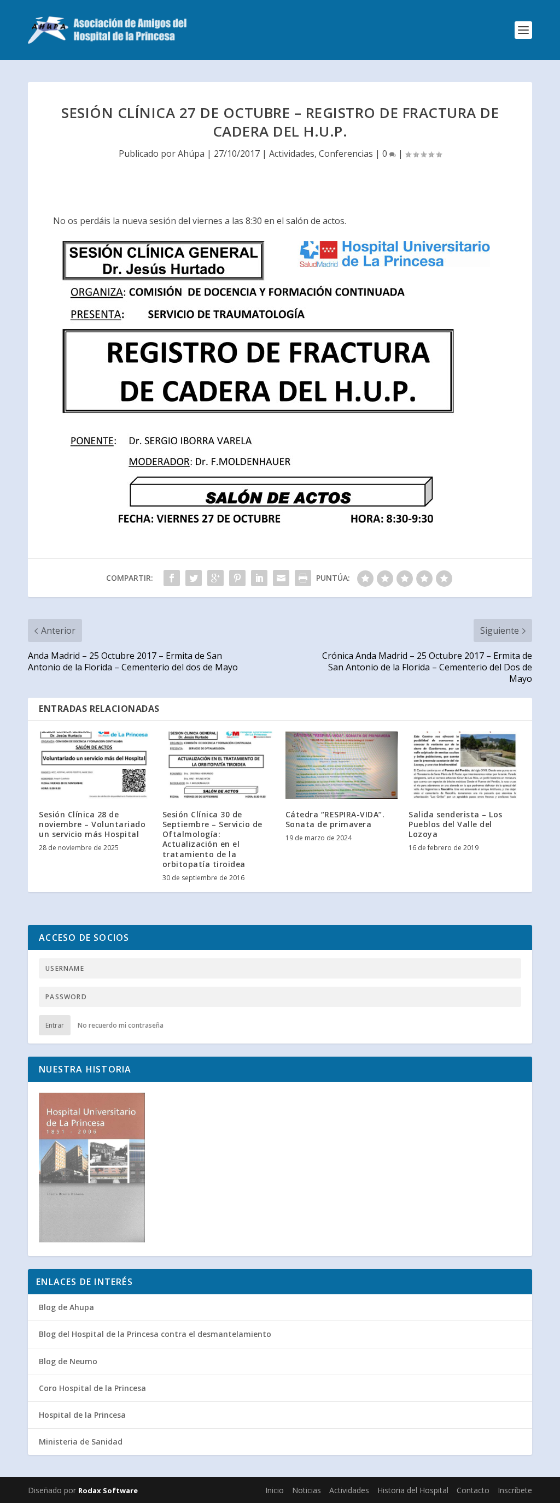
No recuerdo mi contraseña (121, 1025)
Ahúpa (191, 154)
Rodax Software (108, 1490)
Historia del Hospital (412, 1490)
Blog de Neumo (68, 1361)
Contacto (473, 1490)
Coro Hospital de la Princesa (92, 1388)
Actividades (291, 154)
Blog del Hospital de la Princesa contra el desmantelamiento (155, 1334)
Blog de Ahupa (66, 1307)
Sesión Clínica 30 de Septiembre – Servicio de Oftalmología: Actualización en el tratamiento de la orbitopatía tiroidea (212, 839)
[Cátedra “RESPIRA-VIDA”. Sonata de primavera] (341, 765)
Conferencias (346, 154)
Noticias (306, 1490)
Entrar (54, 1025)
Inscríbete (515, 1490)
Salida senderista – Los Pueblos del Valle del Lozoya (456, 824)
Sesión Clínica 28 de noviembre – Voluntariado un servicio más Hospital (92, 824)
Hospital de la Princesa (82, 1415)
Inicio (274, 1490)
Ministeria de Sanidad (80, 1441)
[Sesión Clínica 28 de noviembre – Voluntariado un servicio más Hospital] (95, 765)
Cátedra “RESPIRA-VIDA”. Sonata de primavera (335, 819)
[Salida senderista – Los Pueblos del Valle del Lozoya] (465, 765)
